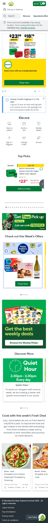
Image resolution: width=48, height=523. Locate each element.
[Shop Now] (23, 265)
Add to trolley (24, 188)
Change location (27, 28)
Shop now (24, 82)
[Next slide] (43, 91)
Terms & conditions (10, 520)
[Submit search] (4, 16)
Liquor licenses (8, 507)
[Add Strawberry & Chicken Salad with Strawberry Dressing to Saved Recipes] (28, 446)
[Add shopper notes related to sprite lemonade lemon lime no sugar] (41, 169)
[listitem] (21, 294)
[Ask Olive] (42, 518)
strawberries (18, 420)
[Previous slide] (39, 91)
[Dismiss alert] (43, 98)
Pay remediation (9, 512)
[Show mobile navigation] (4, 3)
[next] (41, 184)
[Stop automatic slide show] (35, 91)
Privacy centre (8, 516)
